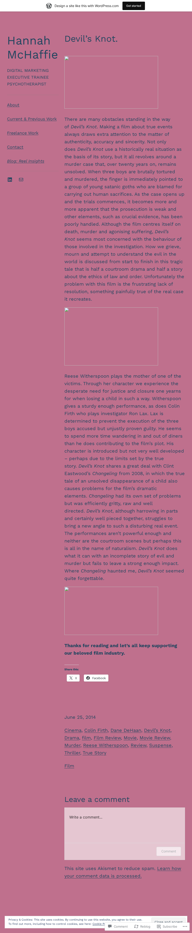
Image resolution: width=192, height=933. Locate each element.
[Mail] (21, 179)
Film (69, 766)
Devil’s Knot (157, 730)
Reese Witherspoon (105, 745)
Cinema (72, 730)
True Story (94, 753)
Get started (133, 5)
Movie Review (155, 738)
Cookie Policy (101, 924)
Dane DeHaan (126, 730)
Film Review (107, 738)
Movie (130, 738)
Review (138, 745)
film (86, 738)
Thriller (72, 753)
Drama (71, 738)
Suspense (160, 745)
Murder (72, 745)
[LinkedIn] (10, 179)
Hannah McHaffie (32, 47)
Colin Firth (96, 730)
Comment (168, 851)
